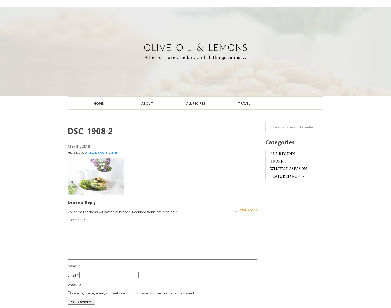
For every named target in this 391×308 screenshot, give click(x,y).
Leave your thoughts (104, 152)
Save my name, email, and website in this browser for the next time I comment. (133, 293)
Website (74, 284)
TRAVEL (244, 103)
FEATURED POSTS (287, 176)
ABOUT (147, 103)
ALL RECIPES (195, 103)
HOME (99, 103)
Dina (88, 152)
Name (74, 266)
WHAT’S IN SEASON (288, 168)
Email (73, 275)
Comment (77, 219)
